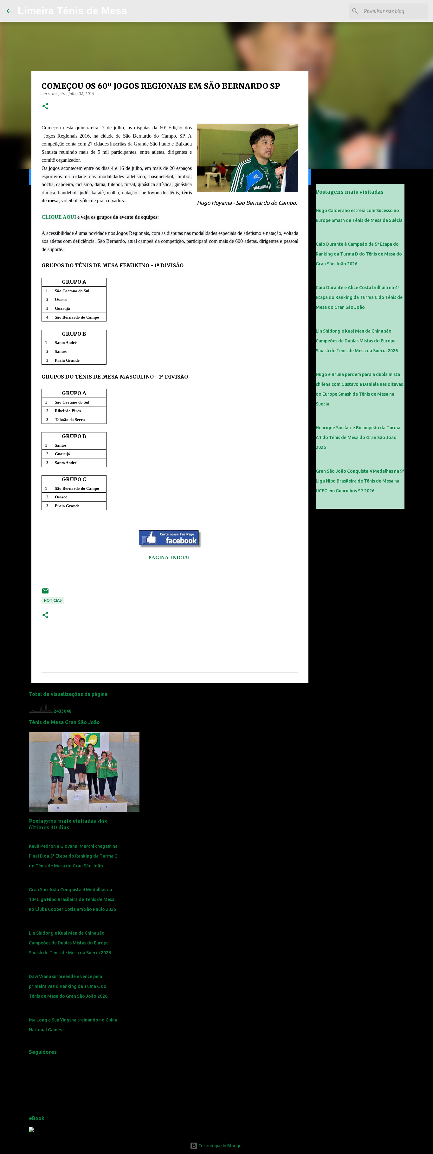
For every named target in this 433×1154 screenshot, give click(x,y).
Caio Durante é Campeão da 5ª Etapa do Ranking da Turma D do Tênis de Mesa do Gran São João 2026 (359, 254)
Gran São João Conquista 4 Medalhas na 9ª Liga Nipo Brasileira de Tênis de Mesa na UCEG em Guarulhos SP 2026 (360, 481)
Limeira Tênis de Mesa (72, 10)
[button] (45, 106)
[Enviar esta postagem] (45, 593)
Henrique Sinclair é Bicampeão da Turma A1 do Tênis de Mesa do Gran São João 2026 (358, 437)
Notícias (53, 600)
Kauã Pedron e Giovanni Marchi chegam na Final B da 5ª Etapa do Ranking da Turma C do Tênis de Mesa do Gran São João (73, 856)
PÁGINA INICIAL (169, 557)
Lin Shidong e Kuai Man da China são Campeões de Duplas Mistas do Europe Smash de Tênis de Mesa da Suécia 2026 (70, 942)
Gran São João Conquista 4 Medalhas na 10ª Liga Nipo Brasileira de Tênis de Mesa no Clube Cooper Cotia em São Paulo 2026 (72, 899)
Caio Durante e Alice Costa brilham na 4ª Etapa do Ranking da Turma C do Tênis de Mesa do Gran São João (359, 297)
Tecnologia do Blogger (220, 1145)
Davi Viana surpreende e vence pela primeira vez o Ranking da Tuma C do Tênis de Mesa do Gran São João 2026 (68, 986)
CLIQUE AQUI (59, 217)
